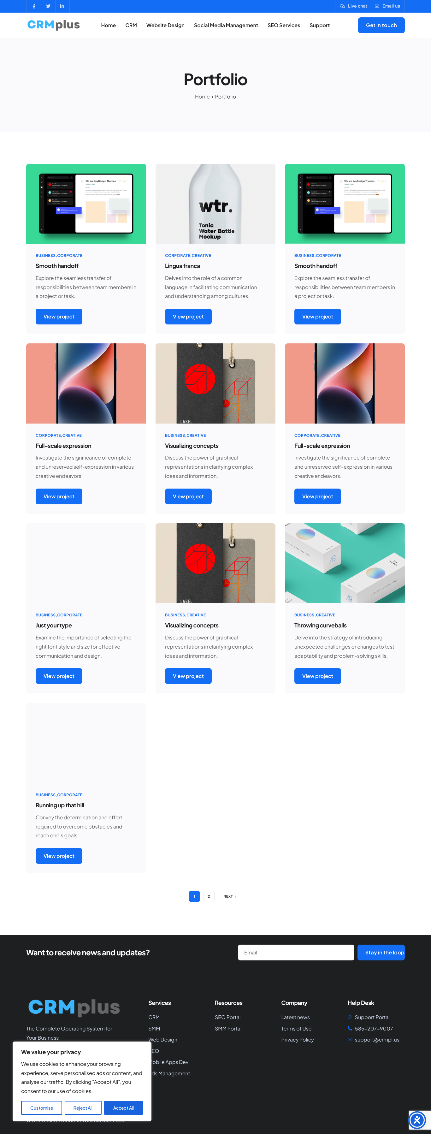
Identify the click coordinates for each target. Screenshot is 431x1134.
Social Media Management (226, 25)
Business (46, 255)
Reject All (83, 1108)
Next (228, 896)
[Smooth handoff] (86, 203)
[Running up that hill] (86, 742)
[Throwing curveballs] (345, 562)
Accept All (123, 1108)
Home (108, 25)
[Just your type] (86, 562)
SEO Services (284, 25)
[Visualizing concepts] (215, 382)
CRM (131, 25)
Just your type (54, 625)
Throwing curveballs (320, 625)
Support (320, 25)
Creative (201, 255)
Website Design (165, 25)
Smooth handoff (57, 265)
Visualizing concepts (192, 445)
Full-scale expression (63, 445)
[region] (82, 1081)
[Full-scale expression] (86, 382)
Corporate (69, 255)
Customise (41, 1108)
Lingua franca (182, 265)
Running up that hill (60, 805)
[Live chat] (353, 6)
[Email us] (387, 6)
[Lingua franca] (215, 203)
